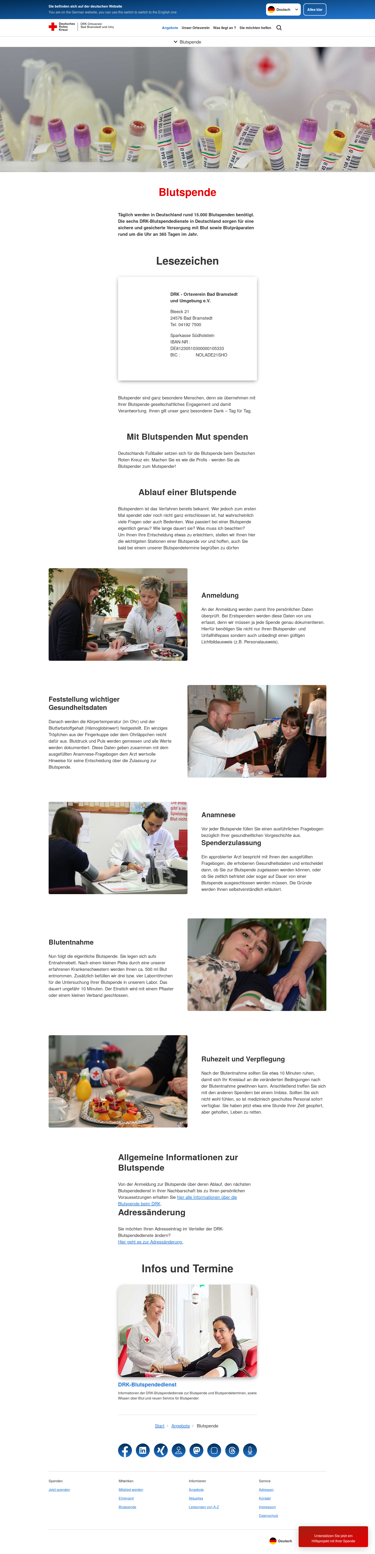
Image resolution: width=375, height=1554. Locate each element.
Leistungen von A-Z (204, 1506)
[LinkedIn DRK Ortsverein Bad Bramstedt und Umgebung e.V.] (143, 1450)
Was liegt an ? (224, 27)
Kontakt (265, 1498)
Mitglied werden (131, 1489)
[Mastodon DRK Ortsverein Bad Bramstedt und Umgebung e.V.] (196, 1450)
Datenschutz (268, 1515)
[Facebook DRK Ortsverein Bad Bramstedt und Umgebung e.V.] (125, 1450)
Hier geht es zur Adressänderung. (150, 1241)
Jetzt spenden (59, 1489)
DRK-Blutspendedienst (147, 1384)
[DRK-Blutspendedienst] (187, 1331)
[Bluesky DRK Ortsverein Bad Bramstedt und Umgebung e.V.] (214, 1450)
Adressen (266, 1489)
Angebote (170, 27)
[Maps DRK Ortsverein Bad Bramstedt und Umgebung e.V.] (179, 1450)
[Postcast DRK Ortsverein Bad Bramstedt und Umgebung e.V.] (250, 1450)
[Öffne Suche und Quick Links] (279, 27)
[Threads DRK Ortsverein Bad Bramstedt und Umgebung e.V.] (232, 1450)
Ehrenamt (126, 1498)
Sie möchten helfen (255, 27)
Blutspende (127, 1506)
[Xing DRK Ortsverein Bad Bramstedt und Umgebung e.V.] (161, 1450)
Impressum (267, 1506)
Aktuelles (196, 1498)
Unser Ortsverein (196, 27)
